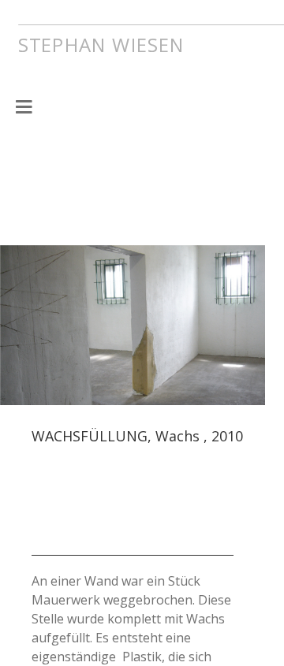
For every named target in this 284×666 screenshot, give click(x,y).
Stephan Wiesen (126, 42)
